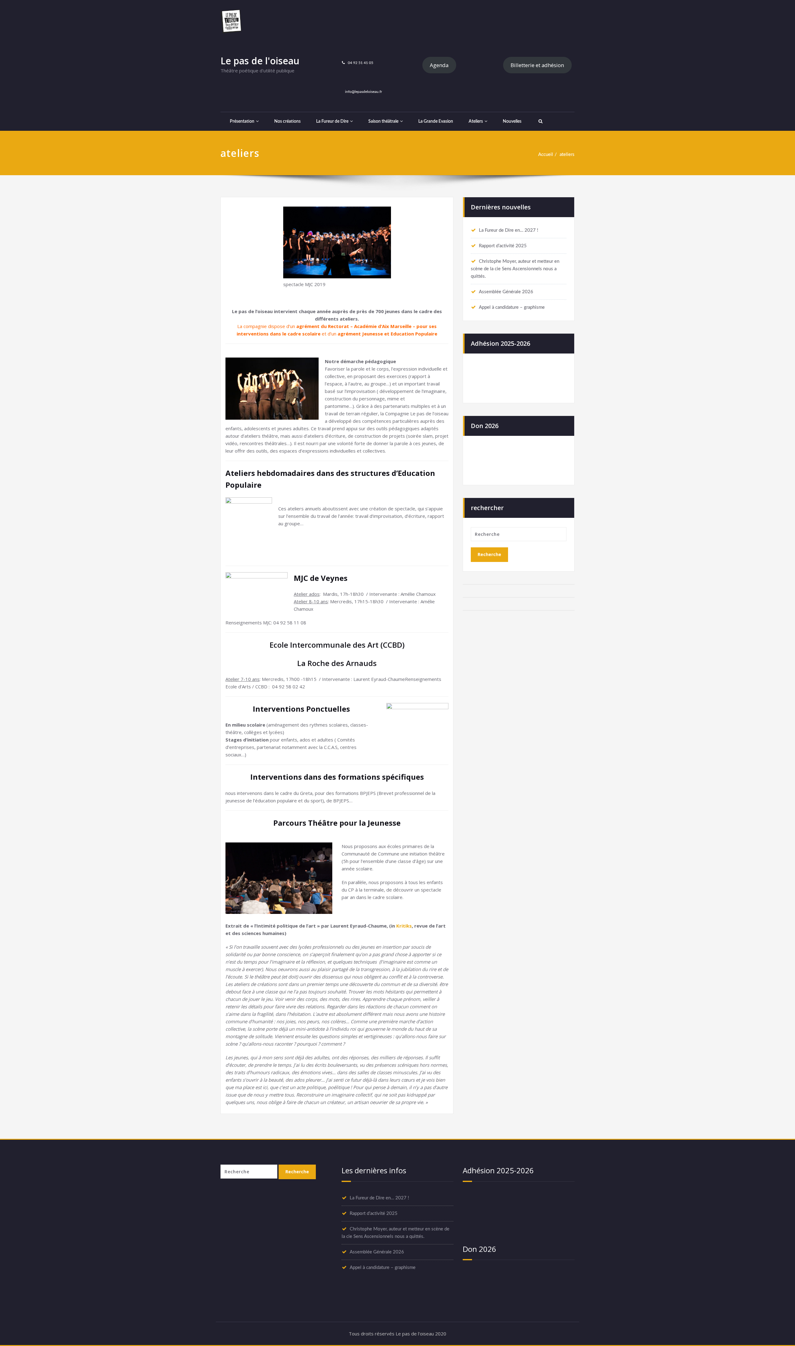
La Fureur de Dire (332, 121)
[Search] (539, 121)
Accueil (545, 154)
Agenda (439, 65)
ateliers (567, 154)
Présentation (242, 121)
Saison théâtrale (383, 121)
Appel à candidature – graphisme (512, 307)
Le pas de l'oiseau (259, 60)
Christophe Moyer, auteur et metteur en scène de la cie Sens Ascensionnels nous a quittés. (515, 269)
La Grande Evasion (435, 121)
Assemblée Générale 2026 (506, 292)
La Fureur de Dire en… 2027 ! (508, 230)
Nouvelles (512, 121)
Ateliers (476, 121)
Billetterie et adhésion (537, 65)
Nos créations (287, 121)
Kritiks (404, 926)
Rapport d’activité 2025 (503, 246)
